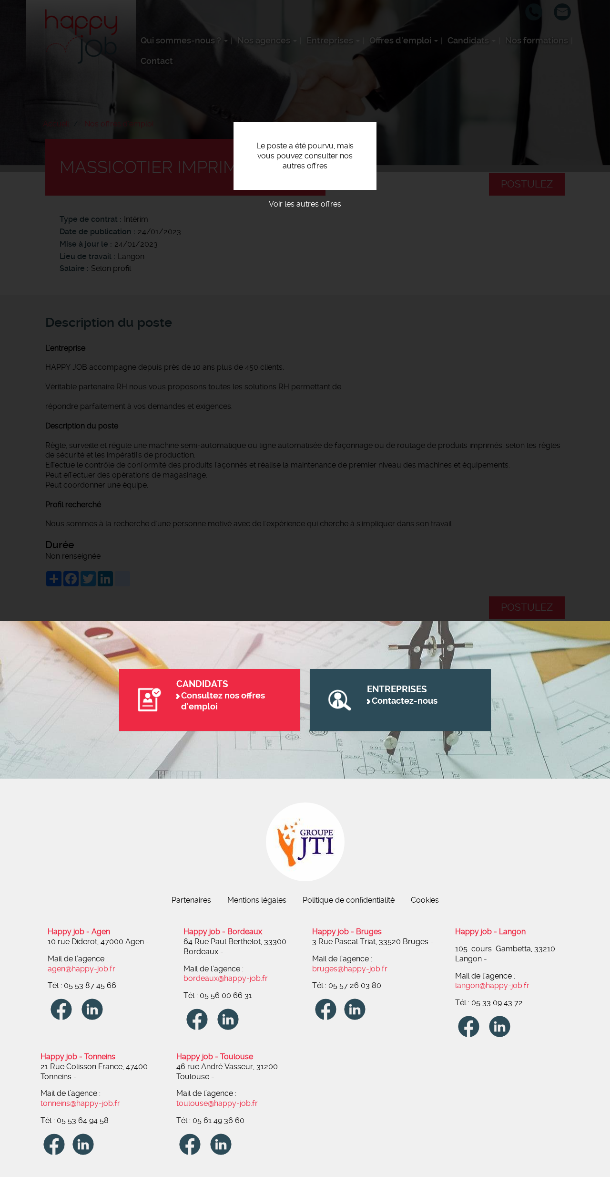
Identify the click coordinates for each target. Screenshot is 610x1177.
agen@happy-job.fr (81, 968)
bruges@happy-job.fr (349, 968)
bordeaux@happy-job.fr (225, 978)
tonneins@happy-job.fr (80, 1103)
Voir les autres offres (305, 203)
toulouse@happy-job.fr (217, 1103)
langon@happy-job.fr (492, 985)
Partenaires (191, 900)
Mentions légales (256, 900)
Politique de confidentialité (349, 900)
